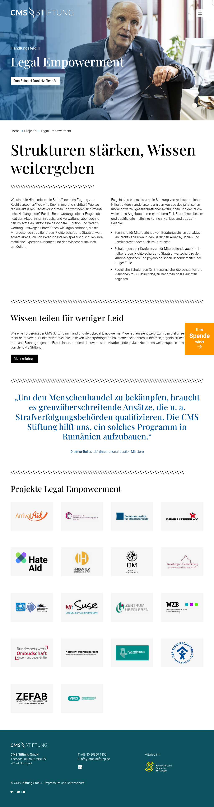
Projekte (30, 131)
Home (15, 131)
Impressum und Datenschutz (64, 783)
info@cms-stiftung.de (95, 759)
